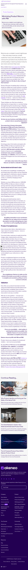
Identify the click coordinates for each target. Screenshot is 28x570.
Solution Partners (18, 524)
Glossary (3, 552)
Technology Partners (19, 526)
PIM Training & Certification (6, 526)
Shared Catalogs (18, 510)
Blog (2, 542)
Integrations (17, 515)
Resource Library (4, 545)
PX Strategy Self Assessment (7, 533)
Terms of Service (6, 561)
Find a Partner (18, 531)
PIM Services (3, 524)
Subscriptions (14, 563)
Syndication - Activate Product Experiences (19, 507)
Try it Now (3, 536)
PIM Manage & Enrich (19, 502)
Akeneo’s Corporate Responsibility (5, 507)
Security (2, 515)
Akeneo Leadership (5, 502)
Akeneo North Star (4, 499)
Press (2, 512)
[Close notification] (26, 4)
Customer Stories (4, 547)
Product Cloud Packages (20, 499)
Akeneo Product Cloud (19, 497)
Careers (4, 504)
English (4, 566)
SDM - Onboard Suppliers (20, 504)
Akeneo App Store (18, 517)
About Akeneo (4, 497)
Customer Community (19, 528)
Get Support (3, 531)
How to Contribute (5, 549)
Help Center (3, 528)
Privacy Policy (14, 561)
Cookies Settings (21, 561)
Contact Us (3, 510)
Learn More (3, 7)
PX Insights (17, 512)
